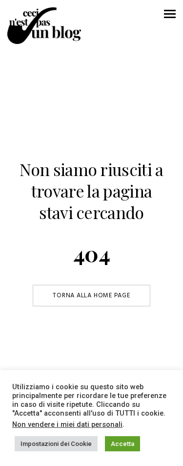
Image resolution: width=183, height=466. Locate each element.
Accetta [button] (122, 443)
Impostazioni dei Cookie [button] (56, 443)
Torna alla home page (91, 295)
